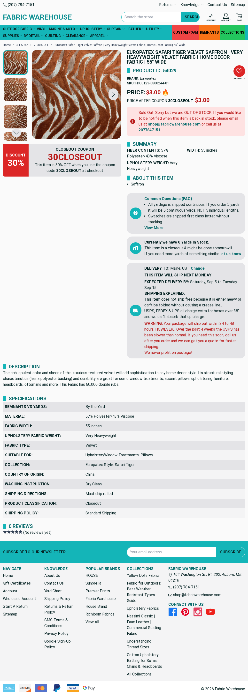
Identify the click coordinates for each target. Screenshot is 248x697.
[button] (113, 94)
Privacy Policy (56, 633)
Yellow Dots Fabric (143, 575)
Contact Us (217, 4)
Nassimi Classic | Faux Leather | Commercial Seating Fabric (144, 625)
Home (8, 575)
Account (10, 591)
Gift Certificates (17, 583)
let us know (230, 254)
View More (153, 227)
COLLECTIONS (232, 32)
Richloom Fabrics (100, 614)
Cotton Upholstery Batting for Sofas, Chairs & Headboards (144, 661)
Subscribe (230, 552)
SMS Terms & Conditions (56, 623)
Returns (166, 4)
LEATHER (133, 29)
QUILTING (53, 36)
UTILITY (152, 29)
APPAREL (97, 36)
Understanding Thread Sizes (139, 644)
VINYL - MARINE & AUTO (56, 29)
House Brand (96, 606)
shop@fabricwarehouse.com (174, 124)
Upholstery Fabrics (143, 608)
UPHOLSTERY (91, 29)
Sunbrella (93, 583)
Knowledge (190, 4)
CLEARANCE (75, 36)
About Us (52, 575)
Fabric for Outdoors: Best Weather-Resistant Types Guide (144, 592)
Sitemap (238, 4)
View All (92, 622)
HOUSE (91, 575)
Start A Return (15, 606)
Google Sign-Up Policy (57, 644)
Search (192, 17)
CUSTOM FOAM (185, 32)
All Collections (139, 674)
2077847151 (149, 130)
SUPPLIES (11, 36)
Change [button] (198, 268)
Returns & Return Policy (58, 609)
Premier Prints (97, 591)
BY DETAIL (32, 36)
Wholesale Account (19, 598)
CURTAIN (114, 29)
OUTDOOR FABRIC (17, 29)
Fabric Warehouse (100, 598)
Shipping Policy (57, 598)
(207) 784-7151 (20, 4)
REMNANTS (209, 32)
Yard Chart (53, 591)
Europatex (148, 78)
